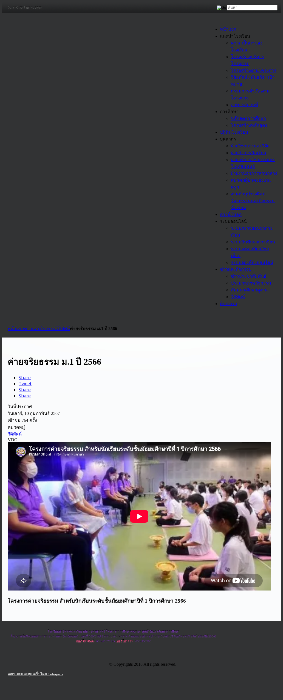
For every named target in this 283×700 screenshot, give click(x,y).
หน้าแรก (16, 328)
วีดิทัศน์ (63, 328)
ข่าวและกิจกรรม (40, 328)
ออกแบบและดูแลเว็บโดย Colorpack (35, 674)
